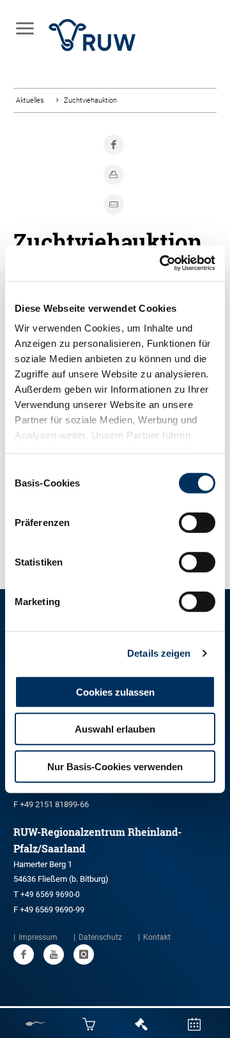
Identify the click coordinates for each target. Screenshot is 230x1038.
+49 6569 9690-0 (50, 894)
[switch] (197, 522)
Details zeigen (158, 653)
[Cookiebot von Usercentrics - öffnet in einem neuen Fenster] (162, 263)
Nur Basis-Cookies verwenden (115, 766)
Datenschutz (100, 937)
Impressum (38, 937)
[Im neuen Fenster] (23, 954)
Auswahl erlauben (115, 729)
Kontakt (157, 937)
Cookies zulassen (115, 691)
